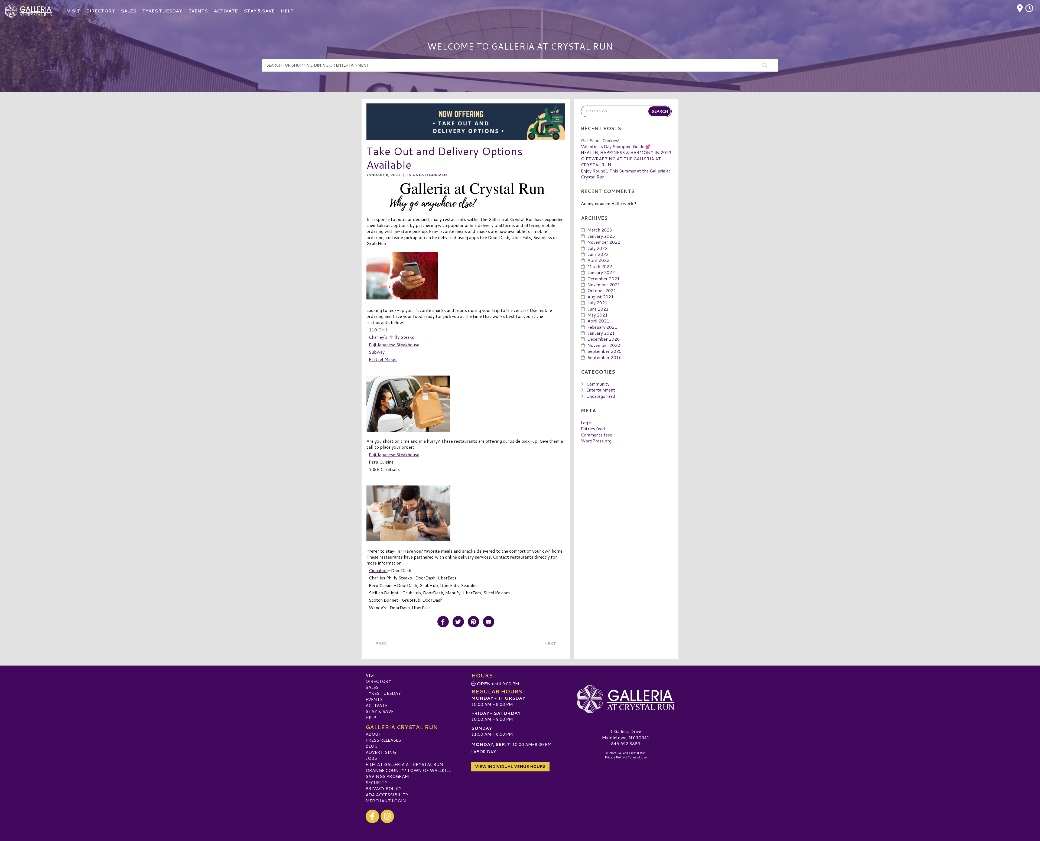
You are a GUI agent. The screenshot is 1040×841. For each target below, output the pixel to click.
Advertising (381, 752)
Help (371, 717)
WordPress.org (596, 441)
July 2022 (597, 248)
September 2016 (604, 357)
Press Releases (383, 740)
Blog (372, 746)
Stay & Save (380, 711)
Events (374, 699)
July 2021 (597, 302)
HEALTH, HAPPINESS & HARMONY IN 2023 (626, 152)
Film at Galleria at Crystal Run (404, 764)
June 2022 (598, 254)
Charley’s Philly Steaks (391, 337)
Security (376, 782)
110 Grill (378, 330)
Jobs (371, 758)
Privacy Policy (383, 788)
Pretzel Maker (383, 359)
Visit (372, 675)
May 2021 (597, 315)
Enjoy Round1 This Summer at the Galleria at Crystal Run (625, 174)
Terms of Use (637, 757)
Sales (372, 687)
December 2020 (603, 339)
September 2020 (604, 351)
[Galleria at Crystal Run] (625, 699)
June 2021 (598, 309)
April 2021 (598, 321)
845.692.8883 (625, 744)
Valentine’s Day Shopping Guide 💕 (616, 146)
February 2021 (602, 327)
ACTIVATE (377, 705)
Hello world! (623, 203)
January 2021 (601, 333)
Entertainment (600, 390)
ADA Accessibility (387, 794)
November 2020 (603, 345)
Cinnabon (378, 570)
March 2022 (599, 266)
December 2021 (603, 278)
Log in (587, 422)
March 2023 (599, 230)
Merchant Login (386, 800)
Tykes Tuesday (383, 693)
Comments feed (597, 435)
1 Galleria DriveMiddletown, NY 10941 (625, 734)
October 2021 (601, 290)
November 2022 (603, 242)
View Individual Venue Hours (510, 766)
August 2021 (600, 297)
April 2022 (598, 260)
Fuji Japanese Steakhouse (394, 344)
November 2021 (603, 284)
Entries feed (593, 428)
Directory (378, 681)
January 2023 (601, 236)
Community (597, 384)
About (373, 734)
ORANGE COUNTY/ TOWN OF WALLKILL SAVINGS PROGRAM (408, 773)
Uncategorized (429, 174)
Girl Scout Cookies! (600, 140)
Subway (377, 352)
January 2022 (601, 272)
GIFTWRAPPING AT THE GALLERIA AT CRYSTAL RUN (621, 161)
